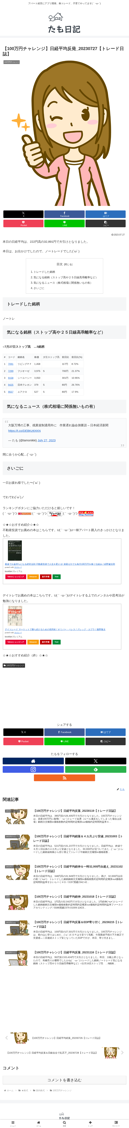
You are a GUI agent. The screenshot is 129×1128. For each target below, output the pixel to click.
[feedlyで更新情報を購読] (95, 769)
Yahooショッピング (15, 577)
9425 (10, 384)
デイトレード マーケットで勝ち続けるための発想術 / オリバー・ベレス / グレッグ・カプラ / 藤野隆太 (55, 629)
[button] (105, 223)
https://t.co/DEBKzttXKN (24, 430)
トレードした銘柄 (44, 271)
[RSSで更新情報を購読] (64, 777)
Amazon (33, 577)
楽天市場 (45, 577)
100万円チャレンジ (15, 665)
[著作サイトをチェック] (33, 761)
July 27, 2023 (47, 440)
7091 (10, 364)
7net (56, 577)
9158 (10, 378)
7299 (10, 371)
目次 (60, 264)
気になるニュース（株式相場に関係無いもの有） (63, 282)
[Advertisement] (64, 1000)
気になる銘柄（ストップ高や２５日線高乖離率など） (66, 277)
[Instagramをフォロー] (33, 769)
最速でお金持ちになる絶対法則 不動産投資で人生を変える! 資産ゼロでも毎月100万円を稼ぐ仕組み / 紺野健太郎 (60, 564)
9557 (10, 392)
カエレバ (18, 567)
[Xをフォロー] (95, 761)
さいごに (39, 288)
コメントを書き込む (64, 1080)
